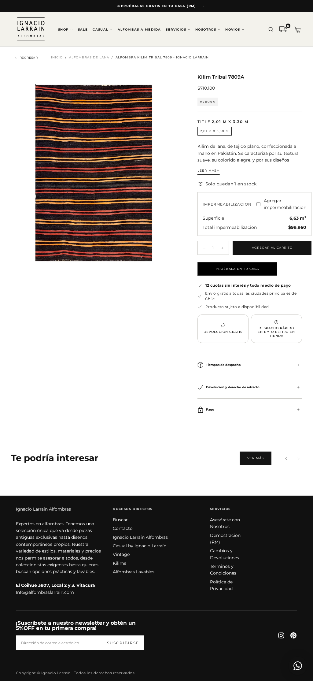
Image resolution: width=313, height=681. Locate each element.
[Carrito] (297, 29)
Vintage (121, 554)
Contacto (123, 528)
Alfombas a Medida (139, 30)
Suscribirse (123, 643)
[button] (271, 29)
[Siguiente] (298, 458)
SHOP (63, 30)
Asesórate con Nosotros (225, 523)
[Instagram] (281, 635)
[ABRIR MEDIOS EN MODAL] (168, 268)
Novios (232, 30)
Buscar (120, 520)
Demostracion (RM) (225, 539)
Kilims (119, 563)
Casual (100, 30)
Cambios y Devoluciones (224, 554)
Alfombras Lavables (133, 572)
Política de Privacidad (221, 585)
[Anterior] (286, 458)
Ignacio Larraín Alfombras (43, 509)
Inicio (57, 57)
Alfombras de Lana (89, 57)
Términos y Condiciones (223, 570)
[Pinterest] (293, 635)
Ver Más (255, 458)
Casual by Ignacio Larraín (139, 546)
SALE (83, 30)
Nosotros (205, 30)
